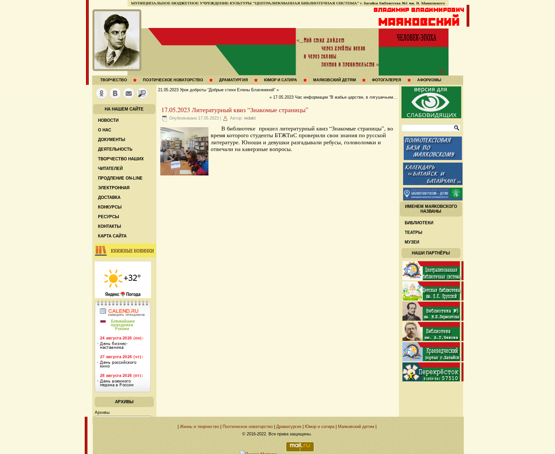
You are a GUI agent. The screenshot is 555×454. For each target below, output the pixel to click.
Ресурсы (108, 216)
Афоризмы (429, 80)
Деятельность (115, 149)
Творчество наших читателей (121, 163)
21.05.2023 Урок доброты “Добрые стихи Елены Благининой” (216, 89)
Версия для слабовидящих (431, 102)
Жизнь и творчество (199, 426)
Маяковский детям (334, 80)
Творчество (113, 80)
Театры (413, 232)
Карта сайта (112, 236)
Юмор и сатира (280, 80)
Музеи (412, 242)
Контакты (109, 226)
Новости (108, 120)
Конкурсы (110, 207)
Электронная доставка (113, 192)
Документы (111, 139)
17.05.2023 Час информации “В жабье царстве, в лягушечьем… (335, 97)
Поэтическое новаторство (173, 80)
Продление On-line (120, 178)
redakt (250, 118)
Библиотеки (419, 222)
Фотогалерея (386, 80)
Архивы (102, 412)
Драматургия (233, 80)
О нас (104, 130)
